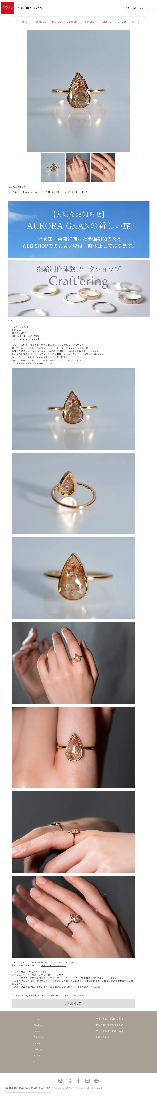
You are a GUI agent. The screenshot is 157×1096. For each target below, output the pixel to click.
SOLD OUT (73, 1003)
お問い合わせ (103, 1037)
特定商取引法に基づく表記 (109, 1025)
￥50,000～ (71, 995)
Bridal (122, 21)
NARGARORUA (16, 186)
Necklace (39, 21)
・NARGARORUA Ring (56, 995)
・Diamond (34, 995)
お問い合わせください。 (53, 965)
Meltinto (105, 21)
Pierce (56, 21)
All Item (81, 995)
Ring (24, 21)
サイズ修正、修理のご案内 (109, 1019)
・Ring (25, 995)
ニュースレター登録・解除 (109, 1031)
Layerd (89, 21)
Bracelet (73, 21)
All (134, 21)
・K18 (43, 995)
